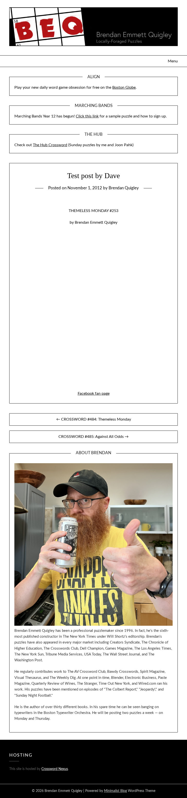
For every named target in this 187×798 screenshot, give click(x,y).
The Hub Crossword (50, 145)
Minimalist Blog (115, 791)
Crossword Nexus (54, 769)
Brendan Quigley (124, 188)
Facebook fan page (94, 393)
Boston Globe (124, 87)
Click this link (87, 116)
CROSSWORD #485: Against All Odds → (93, 437)
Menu (173, 61)
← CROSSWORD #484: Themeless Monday (93, 419)
